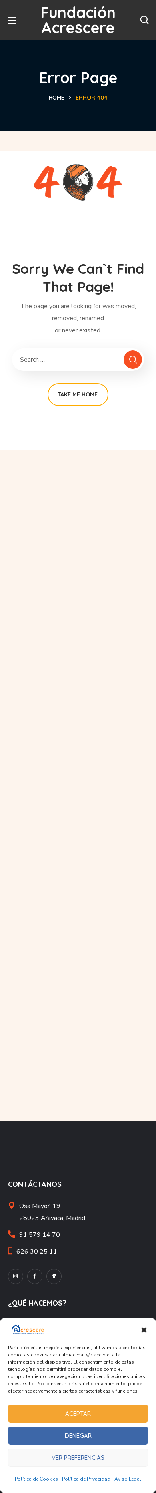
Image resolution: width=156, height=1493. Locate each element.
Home (56, 97)
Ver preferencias (78, 1457)
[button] (144, 1330)
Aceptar (78, 1413)
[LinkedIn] (54, 1276)
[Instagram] (15, 1276)
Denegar (78, 1435)
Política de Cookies (36, 1479)
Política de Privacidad (86, 1479)
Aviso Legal (127, 1479)
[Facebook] (34, 1276)
